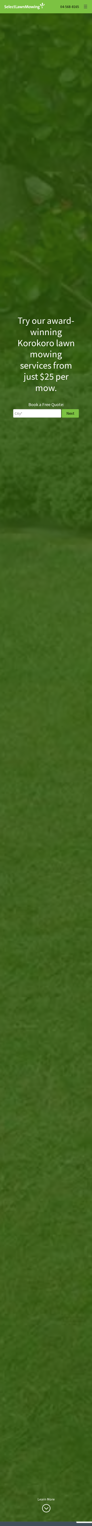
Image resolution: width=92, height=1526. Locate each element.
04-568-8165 (69, 6)
